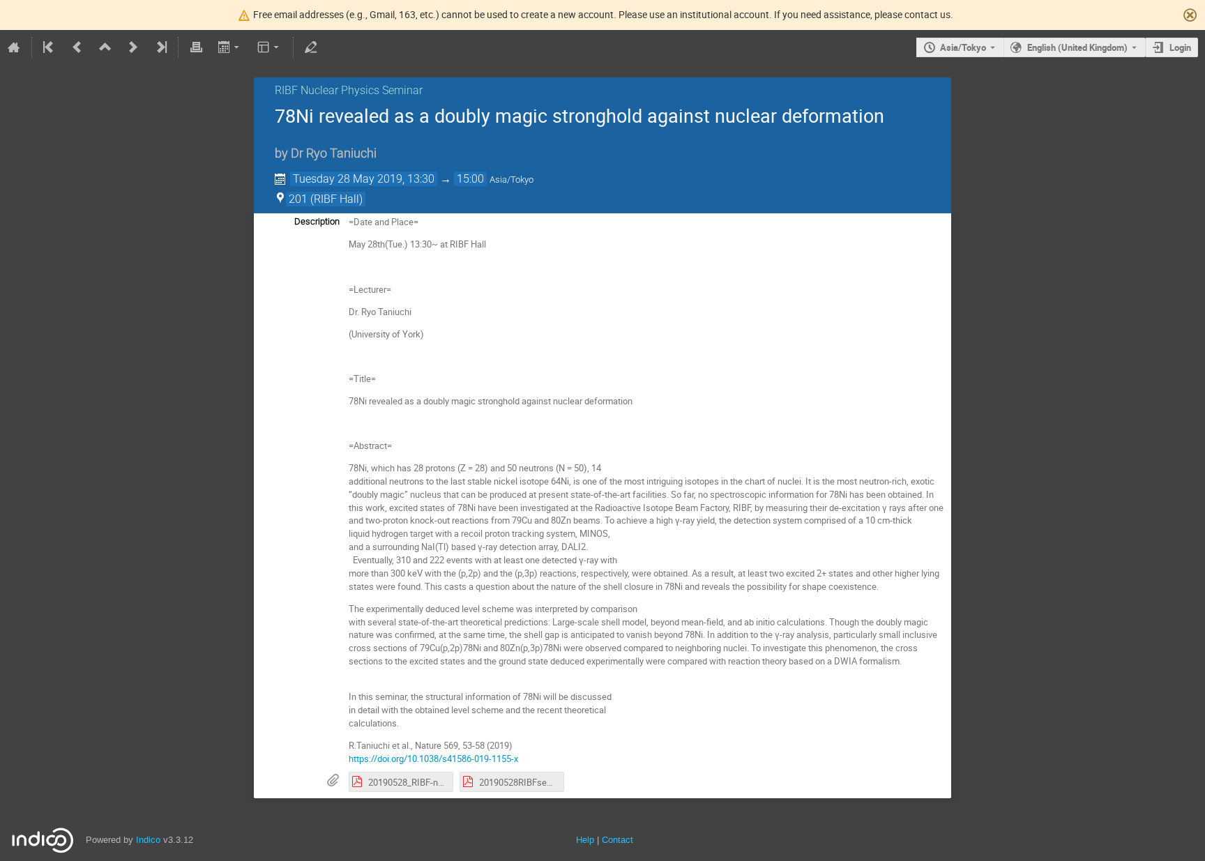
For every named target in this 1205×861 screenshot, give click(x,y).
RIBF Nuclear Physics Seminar (349, 90)
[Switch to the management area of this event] (311, 47)
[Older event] (77, 47)
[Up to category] (105, 47)
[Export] (230, 47)
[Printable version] (196, 47)
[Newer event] (133, 47)
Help (585, 840)
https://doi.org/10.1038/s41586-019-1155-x (433, 758)
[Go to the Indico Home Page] (14, 47)
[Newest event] (160, 47)
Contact (617, 840)
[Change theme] (269, 47)
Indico (148, 840)
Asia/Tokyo (963, 47)
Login (1180, 47)
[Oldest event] (49, 47)
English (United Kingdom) (1077, 47)
